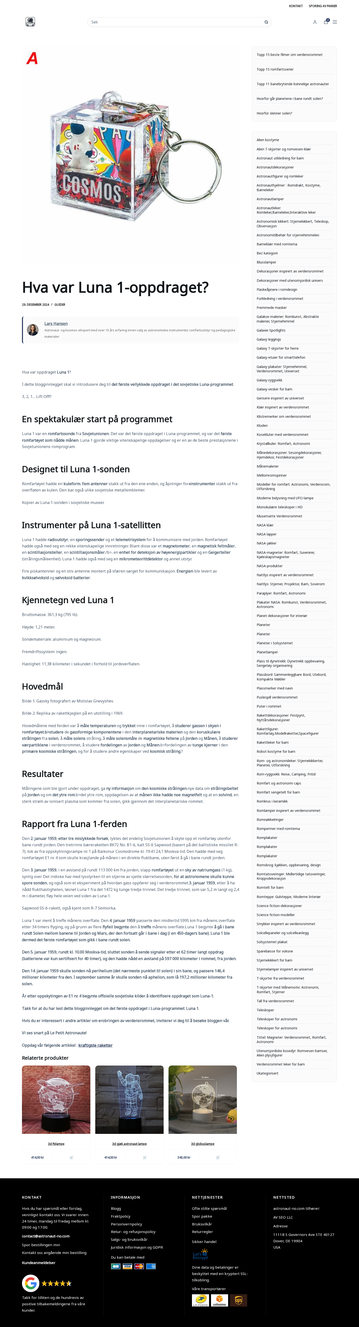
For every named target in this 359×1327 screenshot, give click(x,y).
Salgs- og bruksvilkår (129, 1239)
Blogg (116, 1208)
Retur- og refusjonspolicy (133, 1231)
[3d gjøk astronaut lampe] (129, 1100)
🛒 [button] (72, 1157)
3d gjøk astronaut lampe (129, 1144)
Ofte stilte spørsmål (209, 1208)
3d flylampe (56, 1144)
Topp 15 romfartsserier (275, 69)
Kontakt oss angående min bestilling (54, 1252)
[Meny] (335, 22)
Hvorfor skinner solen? (274, 113)
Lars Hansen (56, 323)
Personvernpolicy (126, 1224)
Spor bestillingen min (41, 1244)
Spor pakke (202, 1216)
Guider (59, 305)
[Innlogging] (315, 22)
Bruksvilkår (202, 1224)
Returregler (202, 1231)
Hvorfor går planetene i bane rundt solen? (290, 98)
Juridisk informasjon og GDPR (137, 1247)
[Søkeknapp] (266, 22)
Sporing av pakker (323, 6)
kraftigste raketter (95, 1045)
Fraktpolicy (120, 1216)
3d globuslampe (202, 1144)
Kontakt (296, 6)
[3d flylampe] (56, 1100)
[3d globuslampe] (203, 1100)
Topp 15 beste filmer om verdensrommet (290, 54)
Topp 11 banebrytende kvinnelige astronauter (293, 84)
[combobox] (176, 22)
